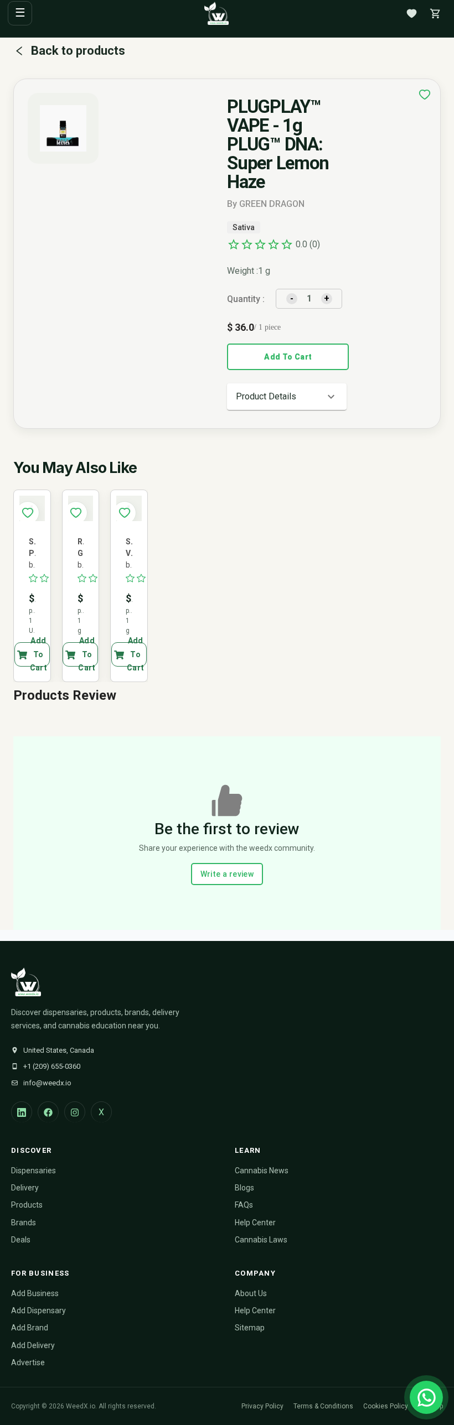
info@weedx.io (47, 1083)
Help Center (255, 1222)
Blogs (244, 1187)
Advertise (28, 1362)
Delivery (25, 1187)
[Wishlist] (411, 13)
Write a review (227, 874)
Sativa (244, 227)
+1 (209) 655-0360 (51, 1066)
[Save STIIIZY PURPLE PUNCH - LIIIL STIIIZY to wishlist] (27, 512)
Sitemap (250, 1327)
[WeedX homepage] (216, 13)
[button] (287, 396)
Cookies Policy (385, 1406)
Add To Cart (288, 356)
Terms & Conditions (323, 1406)
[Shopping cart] (435, 13)
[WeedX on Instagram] (74, 1111)
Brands (23, 1222)
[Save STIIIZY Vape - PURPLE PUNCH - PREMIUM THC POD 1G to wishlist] (124, 512)
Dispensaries (33, 1170)
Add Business (35, 1293)
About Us (251, 1293)
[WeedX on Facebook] (48, 1111)
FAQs (244, 1204)
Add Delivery (33, 1345)
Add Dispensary (38, 1310)
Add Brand (29, 1327)
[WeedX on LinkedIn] (21, 1111)
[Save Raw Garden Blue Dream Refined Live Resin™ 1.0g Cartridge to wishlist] (75, 512)
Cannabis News (261, 1170)
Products (27, 1204)
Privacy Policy (262, 1406)
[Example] (425, 95)
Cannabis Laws (261, 1239)
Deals (20, 1239)
